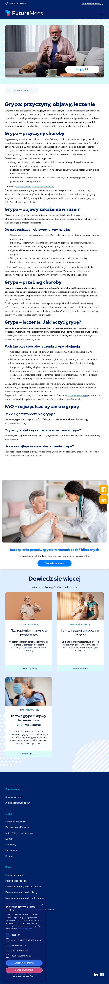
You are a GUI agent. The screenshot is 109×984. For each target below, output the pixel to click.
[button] (101, 13)
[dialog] (24, 941)
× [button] (42, 905)
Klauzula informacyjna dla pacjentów (23, 886)
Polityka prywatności (15, 875)
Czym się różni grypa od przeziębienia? (35, 186)
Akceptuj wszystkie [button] (24, 963)
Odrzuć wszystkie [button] (24, 970)
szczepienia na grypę (78, 395)
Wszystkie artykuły (21, 90)
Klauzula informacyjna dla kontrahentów (24, 898)
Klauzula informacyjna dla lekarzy (21, 892)
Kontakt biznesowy (91, 3)
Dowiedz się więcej (54, 563)
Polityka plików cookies (16, 880)
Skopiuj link (82, 69)
